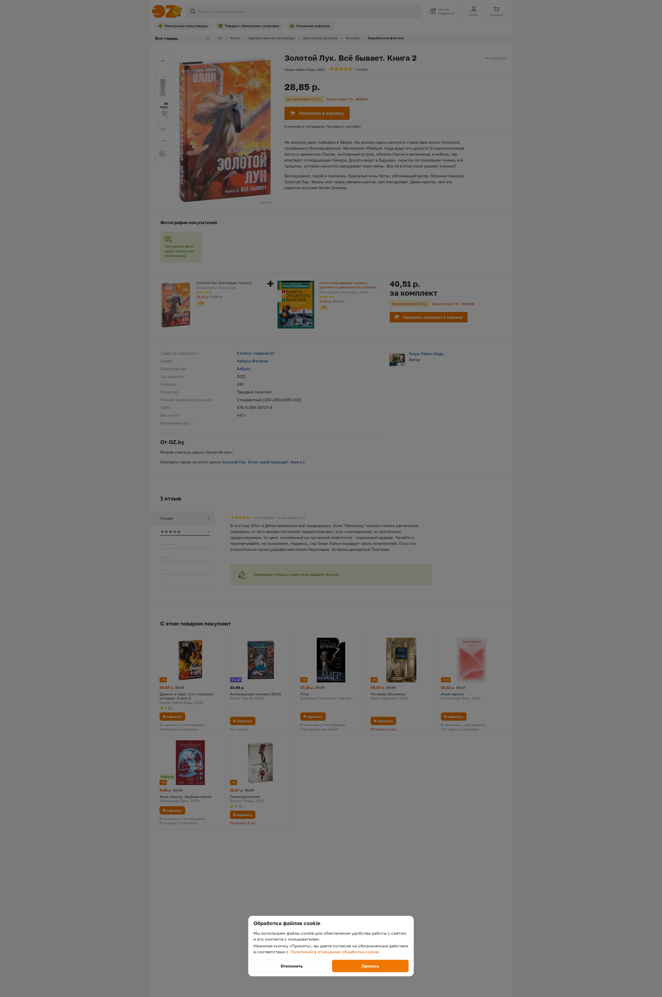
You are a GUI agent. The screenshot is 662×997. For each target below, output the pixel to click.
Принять (370, 966)
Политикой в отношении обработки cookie (334, 951)
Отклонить (292, 966)
